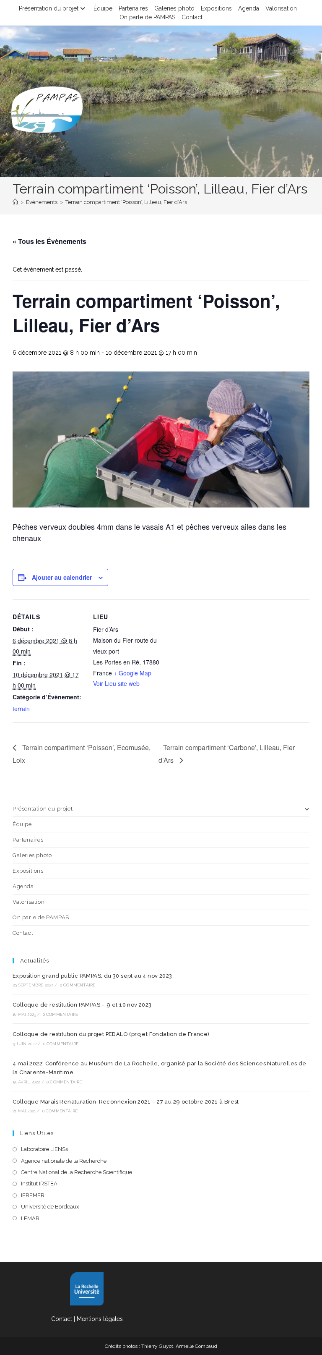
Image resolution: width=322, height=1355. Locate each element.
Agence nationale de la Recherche (63, 1161)
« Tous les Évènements (49, 241)
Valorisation (281, 8)
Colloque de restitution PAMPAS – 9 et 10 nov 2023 (82, 1005)
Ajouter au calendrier (62, 577)
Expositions (216, 8)
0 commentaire (78, 985)
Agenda (248, 8)
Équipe (102, 8)
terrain (21, 708)
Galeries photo (174, 8)
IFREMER (32, 1195)
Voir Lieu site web (116, 683)
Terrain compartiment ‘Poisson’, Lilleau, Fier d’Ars (126, 202)
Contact (192, 17)
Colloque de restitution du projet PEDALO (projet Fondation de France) (111, 1034)
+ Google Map (132, 673)
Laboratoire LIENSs (44, 1149)
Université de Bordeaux (50, 1206)
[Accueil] (15, 202)
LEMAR (30, 1218)
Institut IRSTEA (39, 1183)
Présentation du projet (48, 8)
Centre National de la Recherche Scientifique (76, 1172)
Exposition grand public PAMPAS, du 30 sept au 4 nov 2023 (92, 976)
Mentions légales (100, 1319)
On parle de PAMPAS (147, 17)
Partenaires (133, 8)
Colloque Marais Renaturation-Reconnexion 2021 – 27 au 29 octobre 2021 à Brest (126, 1102)
